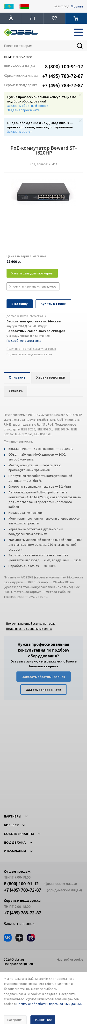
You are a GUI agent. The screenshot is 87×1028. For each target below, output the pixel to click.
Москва (77, 6)
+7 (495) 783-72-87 (62, 76)
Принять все (43, 1019)
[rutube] (31, 938)
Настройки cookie (70, 959)
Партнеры (12, 816)
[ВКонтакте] (8, 938)
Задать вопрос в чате (23, 110)
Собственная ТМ (19, 833)
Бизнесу (11, 825)
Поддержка (15, 842)
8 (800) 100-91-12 (64, 66)
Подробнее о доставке (24, 340)
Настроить (15, 1019)
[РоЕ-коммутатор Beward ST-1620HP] (43, 210)
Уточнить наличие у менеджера (33, 286)
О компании (15, 851)
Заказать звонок (19, 924)
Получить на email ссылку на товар (31, 348)
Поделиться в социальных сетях (29, 354)
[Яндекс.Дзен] (19, 938)
